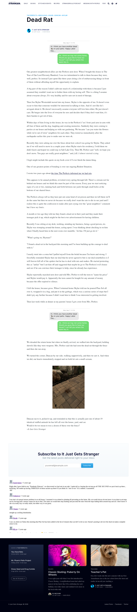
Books (33, 3)
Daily (26, 3)
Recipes (57, 3)
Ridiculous (42, 15)
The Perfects (32, 15)
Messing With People (91, 3)
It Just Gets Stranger (40, 30)
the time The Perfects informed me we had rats (71, 173)
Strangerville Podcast (71, 3)
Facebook (118, 604)
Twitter (126, 604)
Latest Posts (109, 604)
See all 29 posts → (19, 578)
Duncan (57, 15)
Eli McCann (56, 593)
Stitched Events (44, 3)
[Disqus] (68, 506)
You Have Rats (17, 552)
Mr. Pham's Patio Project (21, 560)
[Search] (108, 3)
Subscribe (124, 3)
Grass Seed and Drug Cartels (23, 569)
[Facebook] (112, 3)
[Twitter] (116, 3)
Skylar (64, 15)
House (50, 15)
